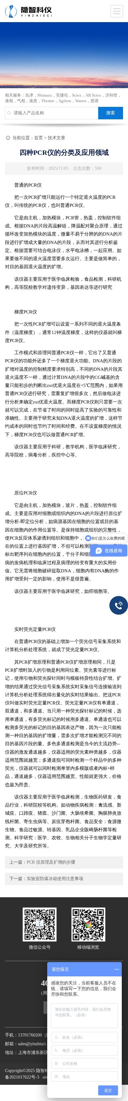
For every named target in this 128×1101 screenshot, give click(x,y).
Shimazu (44, 95)
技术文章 (56, 138)
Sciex (76, 95)
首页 (38, 138)
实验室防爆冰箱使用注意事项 (55, 878)
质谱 (94, 100)
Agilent (64, 100)
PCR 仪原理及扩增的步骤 (51, 862)
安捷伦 (62, 95)
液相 (9, 100)
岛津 (29, 95)
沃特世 (111, 95)
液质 (33, 100)
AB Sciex (93, 95)
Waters (80, 100)
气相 (21, 100)
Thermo (47, 100)
